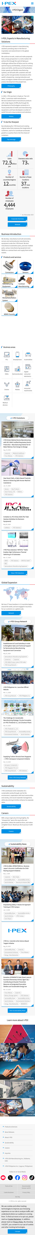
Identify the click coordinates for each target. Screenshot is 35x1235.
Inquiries (7, 1153)
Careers (7, 1148)
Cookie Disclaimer (14, 1219)
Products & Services (11, 1127)
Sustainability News (18, 844)
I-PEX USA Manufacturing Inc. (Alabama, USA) (17, 1159)
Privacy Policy (18, 1222)
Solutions (18, 418)
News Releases (9, 1132)
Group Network (18, 621)
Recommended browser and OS (26, 1187)
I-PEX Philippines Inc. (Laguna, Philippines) (19, 1166)
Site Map (17, 1197)
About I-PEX (8, 1137)
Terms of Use (8, 1186)
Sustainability (9, 1143)
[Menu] (32, 3)
